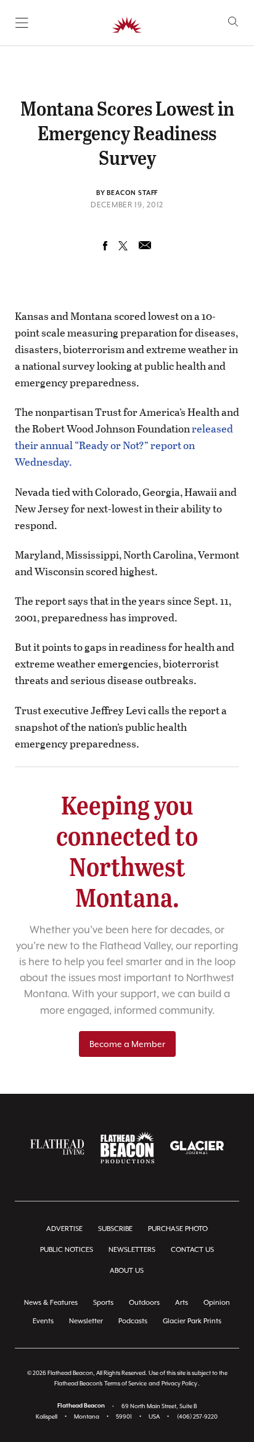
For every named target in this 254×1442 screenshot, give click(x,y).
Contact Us (192, 1250)
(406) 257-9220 (197, 1416)
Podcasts (132, 1321)
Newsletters (132, 1250)
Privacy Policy (179, 1383)
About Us (127, 1271)
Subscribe (115, 1229)
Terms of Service (125, 1383)
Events (43, 1321)
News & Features (51, 1303)
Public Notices (66, 1250)
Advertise (64, 1229)
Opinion (216, 1303)
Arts (181, 1303)
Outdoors (144, 1303)
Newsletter (86, 1321)
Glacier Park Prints (192, 1321)
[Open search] (233, 22)
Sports (103, 1303)
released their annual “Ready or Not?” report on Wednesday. (124, 445)
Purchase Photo (178, 1229)
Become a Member (127, 1044)
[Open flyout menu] (22, 22)
